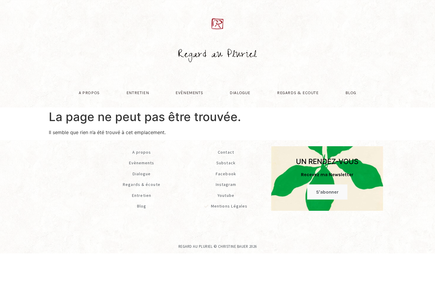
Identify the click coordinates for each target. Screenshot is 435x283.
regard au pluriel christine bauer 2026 (217, 246)
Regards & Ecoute (298, 92)
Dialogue (240, 92)
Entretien (137, 92)
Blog (350, 92)
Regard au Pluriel (217, 55)
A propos (89, 92)
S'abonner (327, 192)
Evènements (189, 92)
